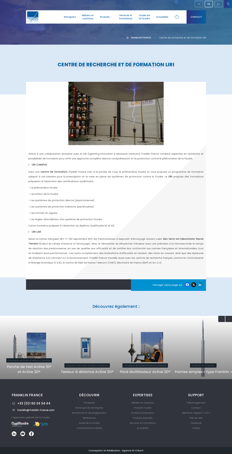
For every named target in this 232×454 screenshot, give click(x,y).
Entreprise (70, 17)
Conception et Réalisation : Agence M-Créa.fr (116, 450)
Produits (105, 17)
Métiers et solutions (88, 17)
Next (228, 319)
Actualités (162, 17)
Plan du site (196, 418)
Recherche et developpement (89, 412)
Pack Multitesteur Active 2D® (134, 371)
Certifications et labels (89, 428)
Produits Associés (142, 418)
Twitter (196, 428)
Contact (196, 17)
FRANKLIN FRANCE (141, 37)
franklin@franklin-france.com (36, 410)
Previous (221, 319)
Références (89, 418)
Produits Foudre (143, 407)
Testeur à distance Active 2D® (76, 371)
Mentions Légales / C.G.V (196, 412)
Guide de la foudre (89, 423)
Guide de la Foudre (144, 17)
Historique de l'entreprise (89, 407)
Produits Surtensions (142, 412)
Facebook (196, 423)
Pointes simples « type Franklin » (192, 371)
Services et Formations (126, 17)
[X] (193, 285)
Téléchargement (196, 402)
